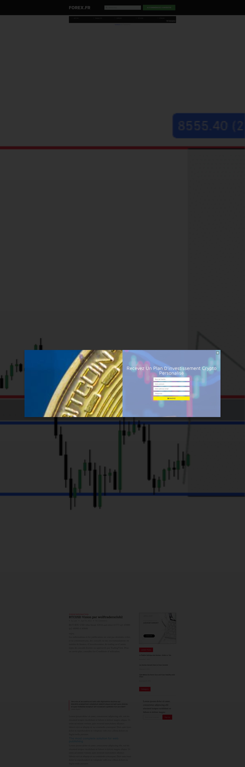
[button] (218, 353)
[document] (122, 383)
